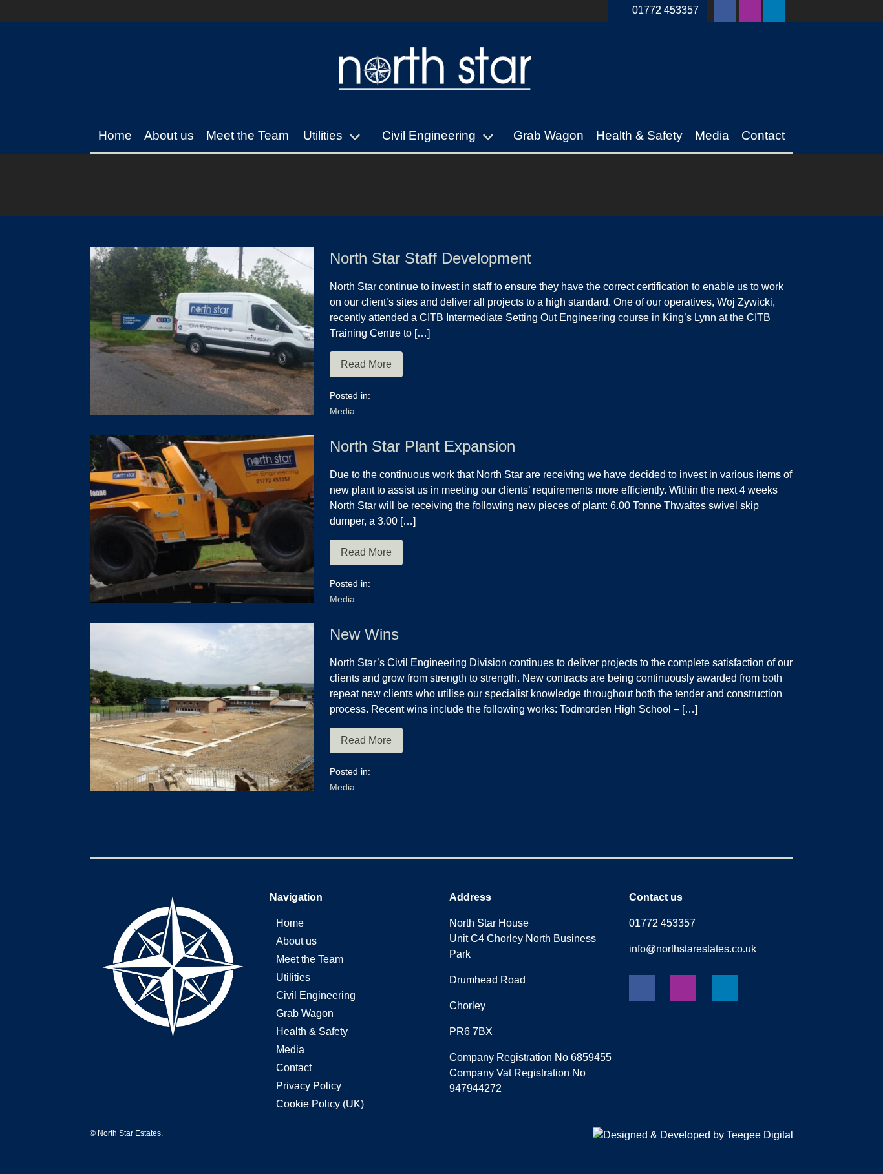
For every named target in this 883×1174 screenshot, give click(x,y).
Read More (366, 364)
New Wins (364, 634)
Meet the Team (247, 135)
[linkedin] (774, 11)
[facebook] (725, 11)
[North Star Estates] (435, 103)
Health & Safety (639, 135)
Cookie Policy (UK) (320, 1103)
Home (115, 135)
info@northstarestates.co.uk (692, 948)
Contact (763, 135)
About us (169, 135)
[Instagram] (750, 11)
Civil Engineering (429, 135)
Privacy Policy (308, 1085)
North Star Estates (129, 1133)
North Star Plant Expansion (422, 446)
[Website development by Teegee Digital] (693, 1134)
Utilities (323, 135)
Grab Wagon (548, 135)
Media (712, 135)
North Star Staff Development (430, 258)
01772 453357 (665, 10)
